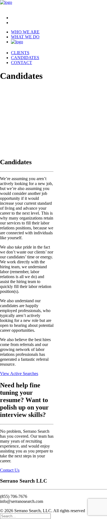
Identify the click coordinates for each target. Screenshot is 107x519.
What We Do (25, 36)
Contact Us (9, 470)
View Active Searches (19, 373)
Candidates (25, 57)
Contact (21, 62)
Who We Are (25, 32)
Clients (20, 52)
